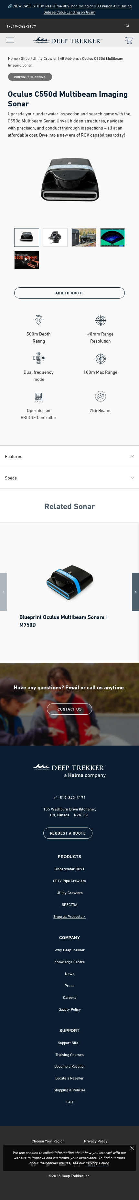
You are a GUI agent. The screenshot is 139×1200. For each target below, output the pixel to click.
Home (13, 58)
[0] (128, 41)
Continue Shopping (30, 77)
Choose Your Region (48, 1141)
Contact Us (69, 709)
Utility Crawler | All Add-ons (56, 58)
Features (13, 456)
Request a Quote (68, 833)
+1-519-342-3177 (70, 797)
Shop (25, 58)
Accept (132, 1148)
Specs (11, 477)
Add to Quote (69, 293)
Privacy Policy (96, 1141)
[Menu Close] (8, 36)
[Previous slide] (3, 592)
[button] (26, 237)
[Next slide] (135, 592)
